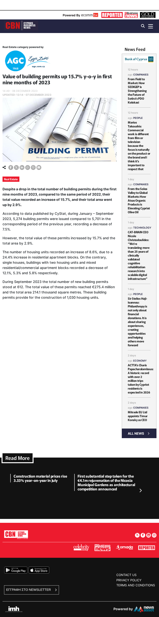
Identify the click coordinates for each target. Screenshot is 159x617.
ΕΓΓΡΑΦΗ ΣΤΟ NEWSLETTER (29, 590)
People (138, 117)
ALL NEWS (136, 433)
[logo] (20, 26)
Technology (142, 227)
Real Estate (11, 179)
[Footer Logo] (16, 535)
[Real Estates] (27, 62)
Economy (140, 360)
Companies (141, 74)
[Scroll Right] (140, 491)
